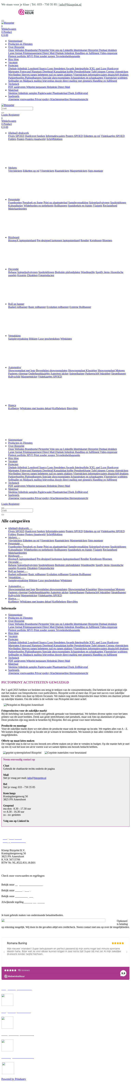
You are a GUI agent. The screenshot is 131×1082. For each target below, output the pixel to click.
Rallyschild (14, 595)
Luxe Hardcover (110, 68)
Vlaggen (97, 549)
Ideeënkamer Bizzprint (86, 50)
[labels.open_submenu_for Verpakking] (22, 578)
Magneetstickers (78, 540)
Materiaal (13, 90)
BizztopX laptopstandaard (22, 558)
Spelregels (13, 96)
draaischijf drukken (118, 74)
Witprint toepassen (36, 87)
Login (5, 114)
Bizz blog (13, 59)
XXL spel (95, 68)
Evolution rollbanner (58, 574)
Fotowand (26, 71)
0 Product (6, 34)
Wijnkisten (66, 580)
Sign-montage (95, 540)
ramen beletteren (39, 74)
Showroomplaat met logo (21, 589)
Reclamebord (110, 549)
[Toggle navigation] (2, 20)
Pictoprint (43, 50)
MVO (30, 56)
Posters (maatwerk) (35, 534)
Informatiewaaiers (55, 531)
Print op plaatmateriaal (55, 546)
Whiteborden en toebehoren (39, 549)
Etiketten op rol (92, 531)
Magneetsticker (29, 595)
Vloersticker (111, 77)
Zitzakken (32, 568)
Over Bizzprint (16, 47)
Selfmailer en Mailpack (21, 80)
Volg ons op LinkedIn (61, 50)
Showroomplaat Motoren (111, 589)
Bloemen (107, 558)
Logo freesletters (56, 68)
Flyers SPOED (16, 531)
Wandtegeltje (88, 565)
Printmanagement (32, 53)
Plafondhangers (33, 77)
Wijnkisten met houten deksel (36, 601)
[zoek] (2, 112)
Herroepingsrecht (78, 99)
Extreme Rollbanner (80, 574)
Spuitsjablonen (118, 546)
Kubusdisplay (15, 549)
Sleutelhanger (118, 592)
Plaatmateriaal (60, 93)
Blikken (33, 580)
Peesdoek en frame (33, 546)
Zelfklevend (81, 93)
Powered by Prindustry (13, 1079)
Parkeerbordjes (16, 77)
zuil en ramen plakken (61, 74)
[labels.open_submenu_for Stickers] (18, 538)
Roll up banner (16, 303)
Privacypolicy (42, 99)
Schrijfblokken (54, 534)
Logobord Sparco (37, 68)
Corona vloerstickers (117, 71)
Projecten (13, 65)
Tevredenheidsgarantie (68, 56)
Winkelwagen (8, 28)
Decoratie (13, 269)
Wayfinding (14, 74)
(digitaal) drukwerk (18, 132)
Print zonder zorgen (45, 56)
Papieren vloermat (18, 592)
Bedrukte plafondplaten (67, 565)
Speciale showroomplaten (56, 77)
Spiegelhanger (77, 592)
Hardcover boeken (35, 531)
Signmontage (15, 40)
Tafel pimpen (98, 71)
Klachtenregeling (59, 99)
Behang (12, 565)
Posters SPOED (74, 531)
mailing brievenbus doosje (48, 80)
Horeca (12, 405)
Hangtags (37, 71)
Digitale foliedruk (65, 53)
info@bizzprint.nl (36, 777)
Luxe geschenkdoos (49, 580)
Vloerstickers (80, 74)
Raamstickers (62, 540)
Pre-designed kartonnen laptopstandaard (58, 558)
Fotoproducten (46, 568)
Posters (21, 534)
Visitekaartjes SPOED (113, 531)
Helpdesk (52, 87)
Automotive (14, 367)
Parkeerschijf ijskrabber (98, 592)
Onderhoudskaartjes (39, 592)
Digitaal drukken (108, 50)
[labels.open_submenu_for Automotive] (23, 587)
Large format (15, 53)
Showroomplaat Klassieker (82, 589)
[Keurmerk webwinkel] (26, 13)
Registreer (14, 114)
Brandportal (31, 50)
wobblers (122, 77)
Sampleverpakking (78, 546)
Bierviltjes (72, 601)
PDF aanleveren (17, 87)
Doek (71, 93)
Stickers (12, 167)
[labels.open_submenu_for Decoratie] (20, 562)
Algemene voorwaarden (21, 99)
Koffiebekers (59, 601)
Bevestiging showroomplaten (51, 589)
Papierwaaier (45, 93)
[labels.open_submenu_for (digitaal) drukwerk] (31, 529)
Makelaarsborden (17, 552)
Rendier (85, 558)
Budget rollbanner (18, 574)
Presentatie (14, 199)
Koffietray (13, 601)
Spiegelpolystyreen (99, 546)
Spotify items (103, 565)
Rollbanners (60, 549)
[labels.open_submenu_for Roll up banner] (26, 572)
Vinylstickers (15, 540)
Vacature (13, 62)
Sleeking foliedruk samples (23, 93)
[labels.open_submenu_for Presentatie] (21, 544)
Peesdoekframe (82, 71)
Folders (12, 534)
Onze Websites (16, 50)
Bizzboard (13, 237)
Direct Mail (48, 53)
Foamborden (15, 546)
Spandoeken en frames (80, 549)
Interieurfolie (82, 68)
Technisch (13, 83)
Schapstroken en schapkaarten (87, 77)
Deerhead (48, 71)
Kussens (21, 568)
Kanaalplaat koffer (64, 71)
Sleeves (25, 74)
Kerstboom (96, 558)
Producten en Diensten (20, 44)
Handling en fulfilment (87, 53)
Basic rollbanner (37, 574)
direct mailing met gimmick (78, 80)
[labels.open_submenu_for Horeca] (18, 599)
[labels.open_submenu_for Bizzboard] (21, 556)
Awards (70, 68)
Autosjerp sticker (59, 592)
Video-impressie (108, 53)
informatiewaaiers (98, 74)
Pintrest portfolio (17, 56)
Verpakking (14, 335)
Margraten (14, 71)
